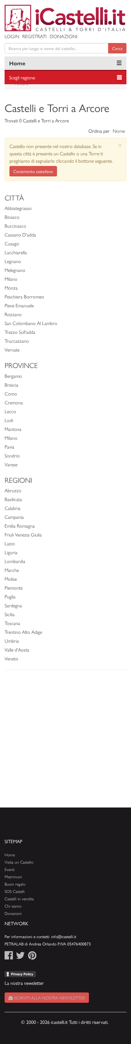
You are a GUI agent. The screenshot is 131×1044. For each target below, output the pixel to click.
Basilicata (13, 499)
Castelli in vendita (19, 898)
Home (17, 63)
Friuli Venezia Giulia (23, 534)
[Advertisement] (65, 741)
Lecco (10, 411)
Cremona (14, 402)
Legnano (13, 261)
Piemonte (14, 587)
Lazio (10, 543)
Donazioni (63, 36)
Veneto (11, 658)
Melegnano (15, 269)
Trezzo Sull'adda (20, 331)
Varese (11, 464)
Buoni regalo (15, 884)
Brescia (11, 384)
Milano (11, 278)
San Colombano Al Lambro (31, 323)
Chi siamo (13, 906)
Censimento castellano (33, 171)
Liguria (11, 552)
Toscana (12, 623)
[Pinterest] (32, 956)
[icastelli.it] (65, 18)
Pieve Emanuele (19, 305)
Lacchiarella (16, 252)
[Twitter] (20, 956)
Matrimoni (13, 877)
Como (11, 393)
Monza (11, 287)
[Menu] (119, 63)
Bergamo (13, 375)
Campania (14, 516)
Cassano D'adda (20, 234)
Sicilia (10, 614)
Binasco (12, 216)
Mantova (13, 428)
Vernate (12, 349)
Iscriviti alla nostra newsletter (49, 998)
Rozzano (13, 314)
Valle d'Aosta (17, 649)
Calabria (12, 507)
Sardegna (13, 605)
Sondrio (12, 455)
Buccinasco (15, 225)
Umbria (12, 640)
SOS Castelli (15, 891)
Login (12, 36)
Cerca (117, 48)
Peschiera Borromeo (24, 296)
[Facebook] (9, 956)
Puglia (10, 596)
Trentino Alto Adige (23, 631)
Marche (12, 569)
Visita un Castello (19, 862)
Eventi (10, 869)
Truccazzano (17, 340)
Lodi (9, 420)
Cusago (12, 243)
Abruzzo (13, 490)
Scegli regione (22, 77)
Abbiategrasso (18, 207)
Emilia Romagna (20, 525)
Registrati (34, 36)
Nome (119, 130)
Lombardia (15, 561)
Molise (11, 578)
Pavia (9, 446)
